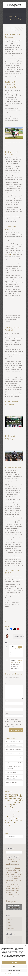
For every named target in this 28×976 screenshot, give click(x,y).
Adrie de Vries (10, 786)
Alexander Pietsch (17, 786)
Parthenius (11, 815)
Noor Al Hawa (18, 813)
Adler (6, 786)
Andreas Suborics (8, 790)
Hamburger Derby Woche (9, 805)
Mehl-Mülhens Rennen (13, 881)
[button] (26, 945)
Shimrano (13, 817)
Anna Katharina (17, 858)
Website (7, 705)
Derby (16, 795)
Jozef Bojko (11, 809)
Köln (18, 809)
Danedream (11, 795)
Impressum (20, 973)
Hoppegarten (7, 807)
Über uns (10, 930)
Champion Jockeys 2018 (12, 764)
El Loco (20, 799)
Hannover (16, 805)
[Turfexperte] (14, 5)
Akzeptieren (14, 962)
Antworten (20, 639)
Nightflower (11, 813)
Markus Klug (10, 811)
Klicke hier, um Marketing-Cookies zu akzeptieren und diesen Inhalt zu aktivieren (14, 414)
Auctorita (10, 792)
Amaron (6, 788)
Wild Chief (7, 819)
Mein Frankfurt (11, 921)
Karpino (15, 809)
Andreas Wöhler (17, 790)
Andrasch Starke (15, 788)
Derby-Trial (8, 865)
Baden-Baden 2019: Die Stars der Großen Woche (13, 760)
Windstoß (12, 819)
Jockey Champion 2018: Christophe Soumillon (11, 775)
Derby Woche (13, 797)
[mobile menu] (23, 5)
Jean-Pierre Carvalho (10, 877)
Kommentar (8, 676)
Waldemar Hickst (19, 817)
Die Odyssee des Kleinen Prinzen (13, 741)
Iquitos (12, 807)
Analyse (10, 918)
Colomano (7, 795)
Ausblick (10, 914)
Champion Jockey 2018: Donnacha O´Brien (11, 769)
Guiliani (11, 803)
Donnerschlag (9, 799)
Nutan (7, 815)
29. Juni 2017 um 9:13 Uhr (15, 641)
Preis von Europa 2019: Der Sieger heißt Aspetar (14, 750)
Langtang (21, 809)
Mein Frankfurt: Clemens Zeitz (13, 733)
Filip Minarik (14, 801)
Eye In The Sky (7, 801)
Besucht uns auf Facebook (11, 894)
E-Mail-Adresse (9, 699)
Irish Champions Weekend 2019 (13, 755)
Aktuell (9, 911)
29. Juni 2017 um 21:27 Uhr (16, 654)
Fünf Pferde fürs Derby (11, 737)
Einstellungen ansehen (14, 970)
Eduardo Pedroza (16, 799)
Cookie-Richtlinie (8, 973)
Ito (14, 807)
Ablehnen (14, 966)
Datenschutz (15, 973)
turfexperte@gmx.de (19, 628)
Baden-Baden (17, 793)
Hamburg (16, 803)
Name (6, 693)
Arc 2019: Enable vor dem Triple (13, 745)
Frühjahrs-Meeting (10, 871)
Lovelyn (6, 811)
